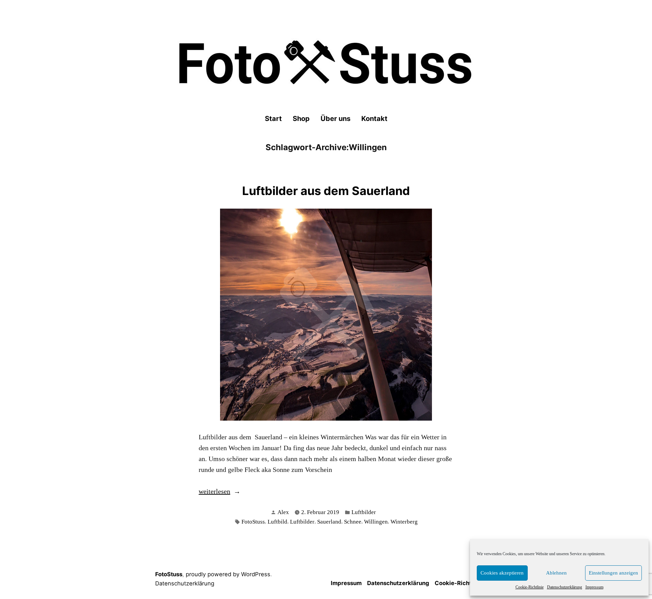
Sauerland (329, 521)
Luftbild (277, 521)
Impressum (594, 587)
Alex (283, 512)
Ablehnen (556, 573)
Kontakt (374, 118)
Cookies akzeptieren (502, 573)
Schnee (352, 521)
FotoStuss (253, 521)
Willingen (376, 521)
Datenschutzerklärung (564, 587)
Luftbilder (363, 512)
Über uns (335, 118)
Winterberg (404, 521)
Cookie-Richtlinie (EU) (466, 583)
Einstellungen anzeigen (613, 573)
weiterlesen (214, 492)
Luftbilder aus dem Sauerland (326, 191)
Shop (301, 118)
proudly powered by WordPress (228, 574)
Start (273, 118)
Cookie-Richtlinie (529, 587)
